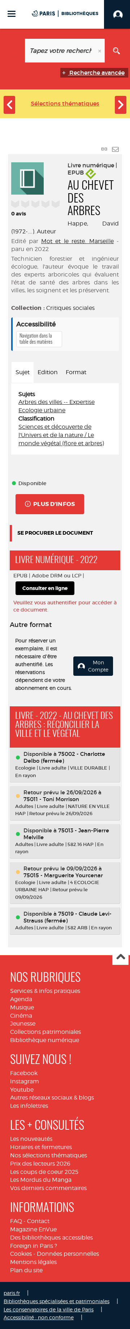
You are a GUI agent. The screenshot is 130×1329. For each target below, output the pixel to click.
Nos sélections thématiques (48, 1155)
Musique (22, 1007)
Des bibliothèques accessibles (51, 1237)
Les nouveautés (31, 1138)
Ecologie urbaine (41, 410)
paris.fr (12, 1293)
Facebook (24, 1073)
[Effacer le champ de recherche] (100, 50)
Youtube (22, 1089)
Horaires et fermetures (41, 1147)
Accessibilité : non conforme (39, 1317)
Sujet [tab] (23, 372)
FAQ (16, 1221)
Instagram (24, 1081)
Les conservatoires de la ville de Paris (49, 1309)
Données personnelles (68, 1253)
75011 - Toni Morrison (51, 799)
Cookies (21, 1253)
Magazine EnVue (33, 1229)
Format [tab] (76, 372)
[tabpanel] (65, 419)
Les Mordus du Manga (41, 1179)
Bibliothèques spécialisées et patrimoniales (56, 1301)
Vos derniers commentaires (48, 1188)
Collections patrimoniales (45, 1031)
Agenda (21, 999)
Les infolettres (29, 1105)
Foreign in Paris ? (33, 1245)
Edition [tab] (48, 372)
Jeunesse (22, 1023)
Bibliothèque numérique (44, 1040)
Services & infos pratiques (45, 991)
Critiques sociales (70, 308)
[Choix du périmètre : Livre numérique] (13, 50)
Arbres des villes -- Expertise (56, 402)
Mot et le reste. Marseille (77, 241)
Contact (38, 1221)
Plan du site (26, 1270)
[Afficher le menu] (11, 13)
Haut (120, 957)
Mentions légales (33, 1262)
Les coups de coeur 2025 (44, 1171)
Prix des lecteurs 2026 (40, 1163)
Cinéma (21, 1015)
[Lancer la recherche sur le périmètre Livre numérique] (116, 50)
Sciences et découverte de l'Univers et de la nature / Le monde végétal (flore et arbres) (61, 435)
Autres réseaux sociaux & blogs (52, 1097)
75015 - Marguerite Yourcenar (63, 875)
